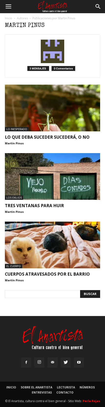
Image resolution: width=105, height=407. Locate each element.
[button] (98, 6)
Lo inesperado (16, 129)
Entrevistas (42, 392)
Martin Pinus (14, 143)
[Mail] (52, 362)
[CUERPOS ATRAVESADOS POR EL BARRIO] (52, 245)
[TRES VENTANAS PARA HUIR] (52, 176)
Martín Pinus (14, 280)
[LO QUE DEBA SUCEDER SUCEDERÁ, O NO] (52, 108)
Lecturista (66, 387)
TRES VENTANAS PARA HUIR (34, 205)
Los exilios (14, 197)
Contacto (65, 392)
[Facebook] (26, 362)
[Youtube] (79, 362)
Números (87, 387)
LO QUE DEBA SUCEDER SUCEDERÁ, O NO (47, 137)
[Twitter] (66, 362)
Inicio (8, 18)
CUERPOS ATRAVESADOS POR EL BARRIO (47, 274)
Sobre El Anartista (36, 387)
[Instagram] (39, 362)
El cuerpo (13, 266)
